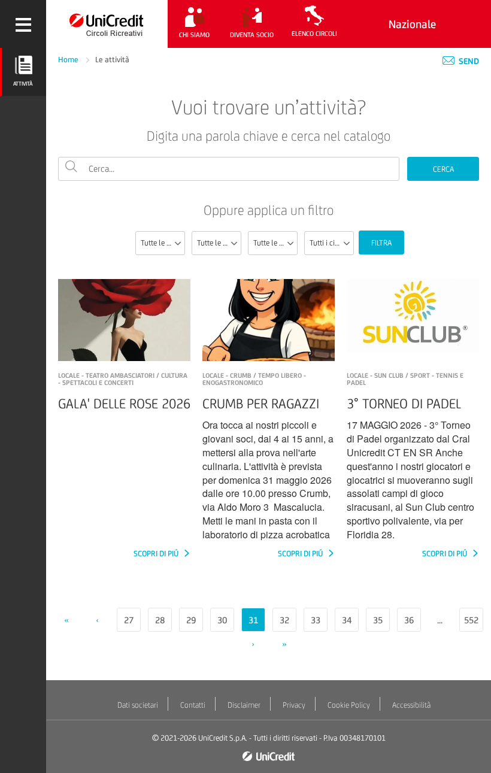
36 (409, 620)
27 (129, 620)
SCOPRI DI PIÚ (157, 553)
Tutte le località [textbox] (275, 242)
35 (378, 620)
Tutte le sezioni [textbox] (162, 242)
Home (69, 59)
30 (222, 620)
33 (315, 620)
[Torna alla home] (107, 24)
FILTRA (381, 242)
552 (471, 620)
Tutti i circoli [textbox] (329, 242)
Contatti (192, 705)
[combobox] (160, 243)
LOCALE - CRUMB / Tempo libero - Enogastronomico (254, 379)
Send (468, 61)
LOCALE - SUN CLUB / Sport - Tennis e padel (405, 379)
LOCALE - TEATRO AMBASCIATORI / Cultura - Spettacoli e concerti (122, 379)
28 (160, 620)
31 (253, 620)
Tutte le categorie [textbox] (219, 242)
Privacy (294, 705)
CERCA (443, 169)
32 (284, 620)
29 (191, 620)
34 (346, 620)
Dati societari (137, 705)
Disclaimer (244, 705)
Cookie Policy (349, 705)
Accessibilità (411, 705)
